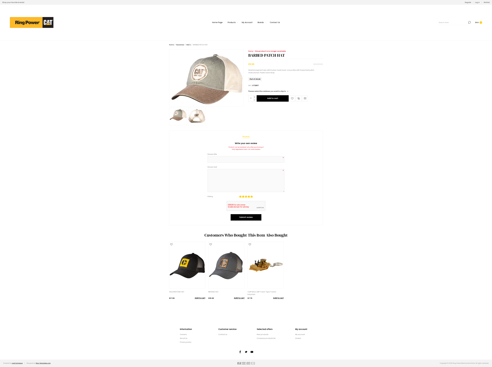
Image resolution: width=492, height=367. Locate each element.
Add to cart (272, 98)
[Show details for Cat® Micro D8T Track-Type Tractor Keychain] (266, 265)
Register (468, 2)
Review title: (212, 154)
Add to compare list (298, 98)
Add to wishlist (292, 98)
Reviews (246, 136)
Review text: (212, 167)
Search (469, 22)
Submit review (246, 217)
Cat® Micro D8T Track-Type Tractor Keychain (262, 293)
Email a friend (305, 98)
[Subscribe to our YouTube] (251, 351)
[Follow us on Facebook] (240, 351)
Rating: (210, 196)
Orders (298, 338)
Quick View (171, 248)
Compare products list (266, 338)
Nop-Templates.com (43, 363)
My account (300, 334)
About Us (183, 338)
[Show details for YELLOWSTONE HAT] (187, 265)
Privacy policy (185, 342)
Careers (183, 334)
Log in (477, 2)
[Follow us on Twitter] (246, 351)
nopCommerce (17, 363)
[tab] (246, 136)
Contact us (222, 334)
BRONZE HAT (213, 292)
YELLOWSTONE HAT (176, 292)
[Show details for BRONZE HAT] (226, 265)
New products (262, 334)
